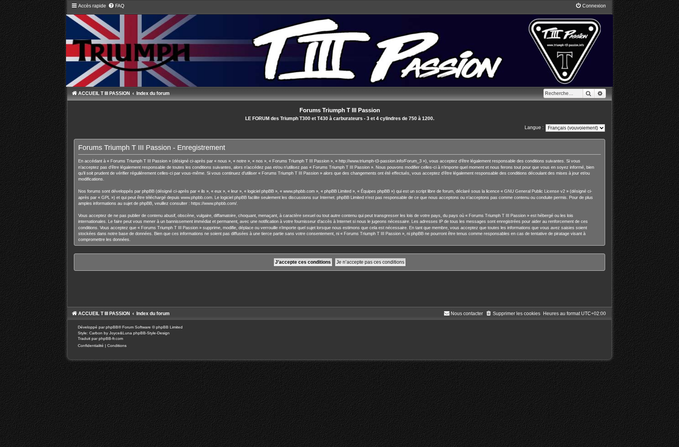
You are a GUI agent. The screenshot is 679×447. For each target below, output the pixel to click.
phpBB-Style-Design (151, 333)
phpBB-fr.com (111, 338)
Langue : (534, 127)
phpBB (112, 327)
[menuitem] (116, 6)
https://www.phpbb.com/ (214, 203)
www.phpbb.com (196, 197)
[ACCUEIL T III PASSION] (339, 44)
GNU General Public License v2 (534, 191)
